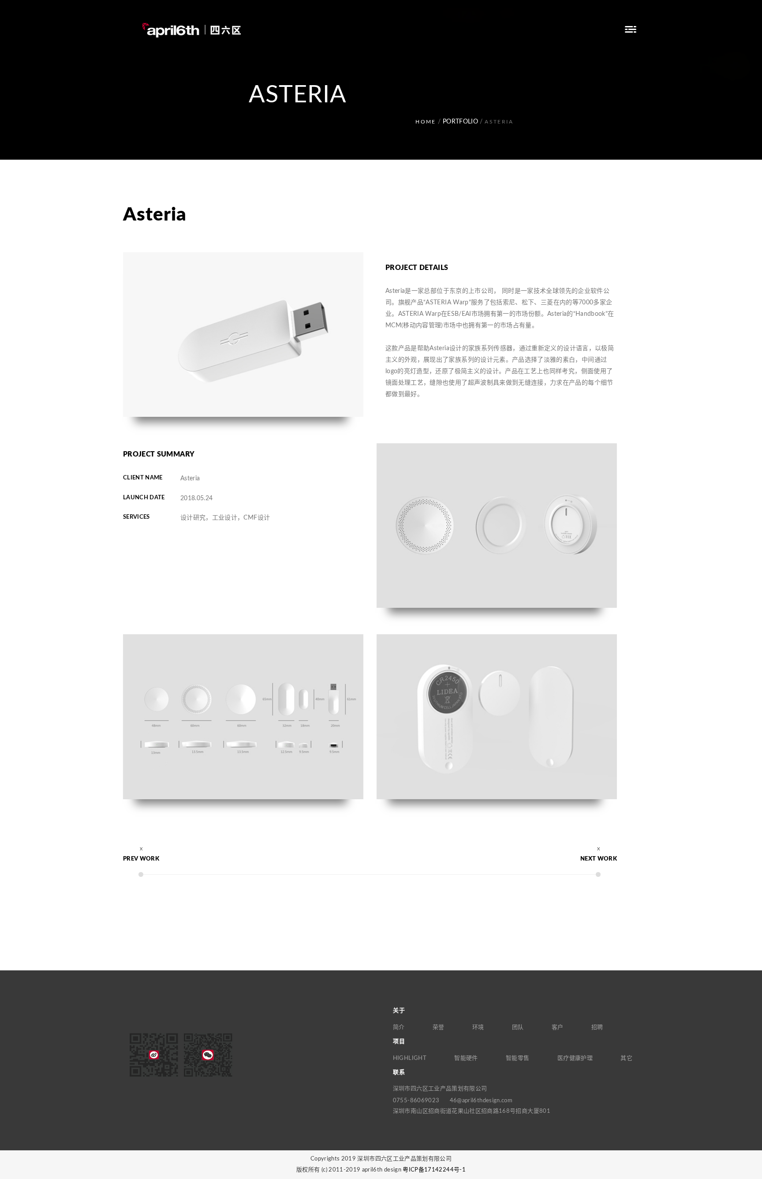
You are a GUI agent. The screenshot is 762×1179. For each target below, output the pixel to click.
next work (598, 859)
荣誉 (438, 1027)
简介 (399, 1027)
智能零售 (517, 1058)
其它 (626, 1058)
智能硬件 (466, 1058)
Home (425, 121)
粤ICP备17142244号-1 (434, 1170)
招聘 (597, 1027)
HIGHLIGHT (409, 1058)
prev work (141, 859)
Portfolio (460, 122)
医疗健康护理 (575, 1058)
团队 (518, 1027)
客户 (558, 1027)
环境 (478, 1027)
